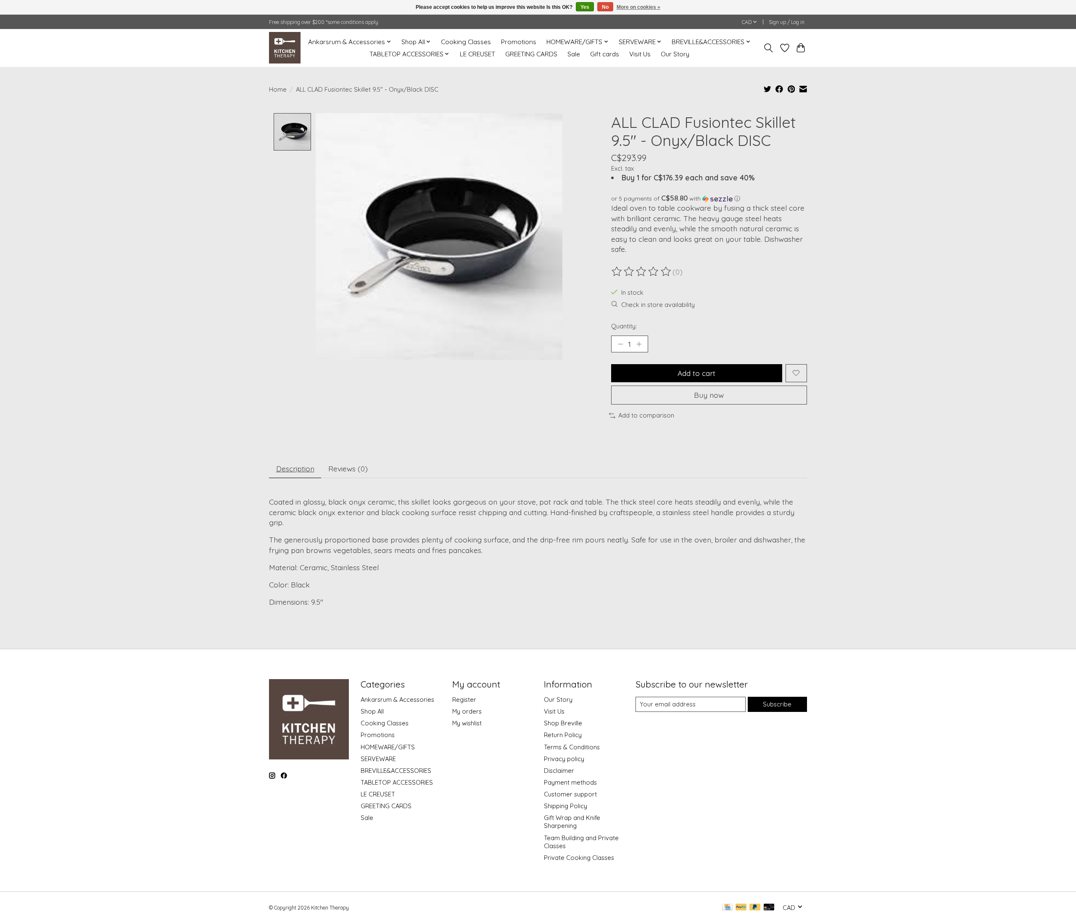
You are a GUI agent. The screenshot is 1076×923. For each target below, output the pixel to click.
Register (464, 699)
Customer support (570, 794)
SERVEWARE (378, 759)
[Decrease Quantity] (620, 344)
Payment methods (570, 782)
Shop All (372, 711)
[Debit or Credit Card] (769, 908)
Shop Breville (563, 723)
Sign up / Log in (786, 22)
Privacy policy (564, 759)
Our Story (675, 54)
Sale (573, 54)
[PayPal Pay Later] (754, 908)
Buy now (709, 394)
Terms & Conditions (572, 747)
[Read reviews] (641, 271)
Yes (584, 7)
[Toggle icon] (768, 48)
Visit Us (640, 54)
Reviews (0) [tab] (348, 468)
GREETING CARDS (531, 54)
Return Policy (563, 735)
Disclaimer (559, 771)
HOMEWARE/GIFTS (388, 747)
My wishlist (467, 723)
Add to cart (696, 373)
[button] (709, 198)
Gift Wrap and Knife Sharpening (572, 822)
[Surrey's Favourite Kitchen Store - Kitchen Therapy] (285, 47)
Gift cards (604, 54)
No (605, 7)
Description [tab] (295, 468)
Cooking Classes (466, 42)
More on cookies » (638, 7)
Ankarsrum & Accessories (397, 699)
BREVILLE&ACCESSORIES (396, 771)
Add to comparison (646, 415)
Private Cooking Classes (579, 858)
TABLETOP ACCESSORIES (397, 782)
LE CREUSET (477, 54)
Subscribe (777, 704)
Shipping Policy (565, 806)
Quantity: (624, 326)
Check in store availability (658, 305)
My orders (467, 711)
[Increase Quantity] (639, 344)
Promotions (518, 42)
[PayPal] (741, 908)
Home (278, 89)
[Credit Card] (727, 908)
